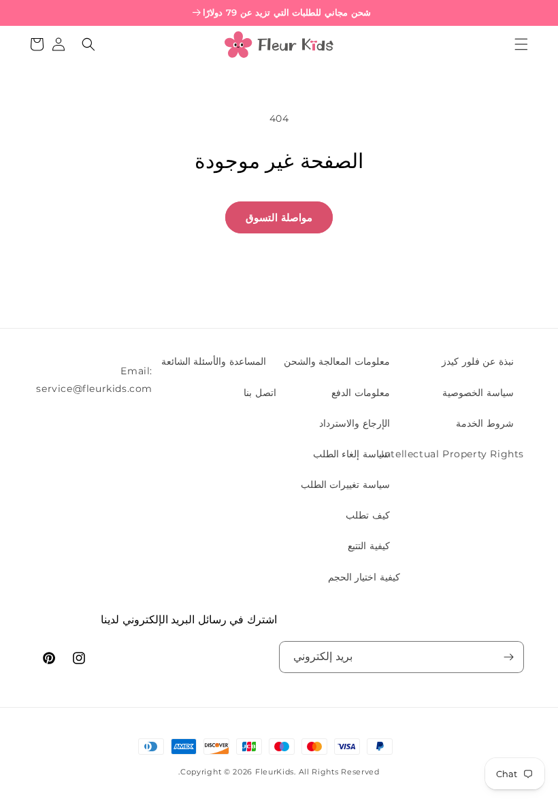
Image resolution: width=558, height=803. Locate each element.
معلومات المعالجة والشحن (337, 361)
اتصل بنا (260, 393)
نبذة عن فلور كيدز (478, 361)
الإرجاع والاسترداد (354, 423)
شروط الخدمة (485, 423)
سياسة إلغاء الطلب (351, 454)
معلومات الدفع (360, 393)
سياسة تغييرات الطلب (345, 484)
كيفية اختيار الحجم (364, 577)
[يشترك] (508, 657)
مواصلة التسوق (279, 217)
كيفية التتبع (369, 546)
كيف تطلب (368, 515)
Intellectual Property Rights (452, 454)
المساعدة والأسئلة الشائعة (213, 361)
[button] (521, 44)
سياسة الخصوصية (478, 393)
